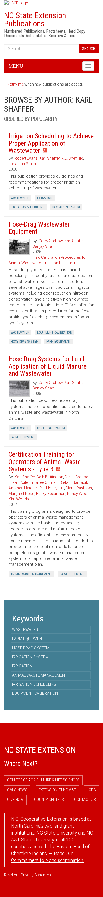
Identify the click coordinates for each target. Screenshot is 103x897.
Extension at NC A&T (57, 789)
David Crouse (76, 477)
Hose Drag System (24, 341)
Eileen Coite (18, 482)
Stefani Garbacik (73, 482)
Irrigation (44, 198)
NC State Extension (40, 750)
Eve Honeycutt (51, 488)
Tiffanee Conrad (44, 482)
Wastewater (20, 198)
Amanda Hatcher (23, 488)
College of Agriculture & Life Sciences (43, 780)
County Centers (49, 799)
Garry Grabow (50, 241)
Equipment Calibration (54, 332)
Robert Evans (26, 158)
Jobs (91, 789)
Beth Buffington (50, 477)
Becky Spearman (50, 493)
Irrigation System (66, 207)
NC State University (56, 833)
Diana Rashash (79, 488)
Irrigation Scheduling (27, 207)
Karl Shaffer (49, 158)
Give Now (15, 799)
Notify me (15, 84)
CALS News (17, 789)
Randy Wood (78, 493)
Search (88, 49)
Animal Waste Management (31, 574)
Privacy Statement (36, 875)
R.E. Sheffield (72, 158)
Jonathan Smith (22, 164)
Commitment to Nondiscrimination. (47, 860)
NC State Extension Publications (35, 19)
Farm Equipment (58, 341)
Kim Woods (19, 499)
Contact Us (85, 799)
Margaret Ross (21, 493)
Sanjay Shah (43, 246)
